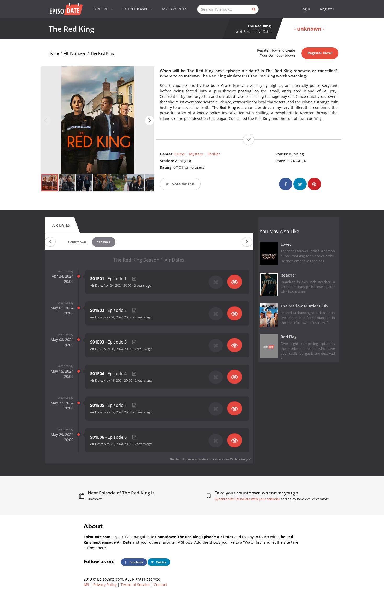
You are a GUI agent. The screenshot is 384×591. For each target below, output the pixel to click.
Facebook (136, 562)
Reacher (288, 275)
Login (305, 9)
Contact (160, 584)
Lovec (286, 244)
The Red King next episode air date (193, 459)
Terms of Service (135, 584)
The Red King (102, 53)
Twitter (160, 562)
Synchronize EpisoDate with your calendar (247, 499)
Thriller (213, 153)
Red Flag (288, 336)
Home (54, 53)
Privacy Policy (105, 584)
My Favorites (174, 9)
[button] (149, 120)
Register (327, 9)
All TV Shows (75, 53)
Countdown (77, 242)
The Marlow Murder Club (304, 305)
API (86, 584)
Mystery (196, 153)
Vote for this (183, 184)
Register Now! (320, 52)
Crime (179, 153)
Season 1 (103, 242)
